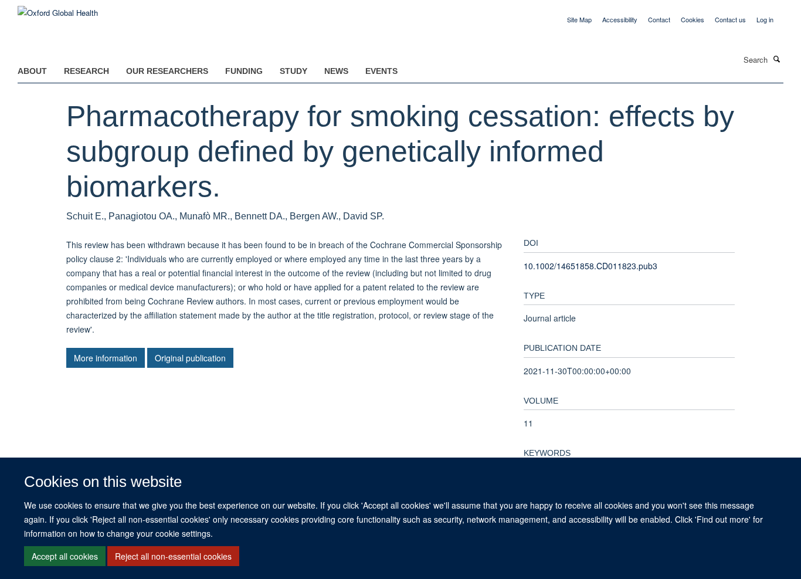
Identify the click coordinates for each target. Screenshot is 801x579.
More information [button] (105, 358)
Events (381, 71)
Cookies (692, 19)
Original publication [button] (190, 358)
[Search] (777, 58)
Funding (244, 71)
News (336, 71)
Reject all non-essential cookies (173, 556)
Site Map (579, 19)
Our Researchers (167, 71)
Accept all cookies (65, 556)
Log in (764, 19)
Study (293, 71)
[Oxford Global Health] (58, 8)
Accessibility (619, 19)
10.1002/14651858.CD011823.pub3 (590, 266)
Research (86, 71)
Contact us (730, 19)
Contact (659, 19)
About (32, 71)
